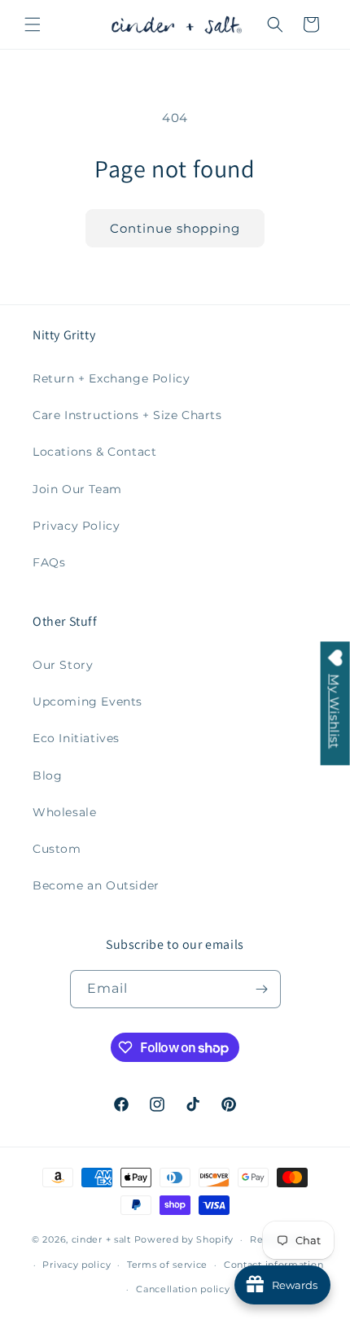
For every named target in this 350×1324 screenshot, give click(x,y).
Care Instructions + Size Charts (127, 415)
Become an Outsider (96, 885)
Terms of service (167, 1264)
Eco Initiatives (76, 738)
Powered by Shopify (184, 1239)
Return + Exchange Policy (111, 378)
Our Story (63, 665)
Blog (47, 775)
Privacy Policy (76, 525)
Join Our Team (77, 489)
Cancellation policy (183, 1289)
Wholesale (64, 812)
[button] (32, 24)
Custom (57, 848)
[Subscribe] (262, 989)
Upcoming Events (87, 701)
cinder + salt (101, 1239)
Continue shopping (175, 228)
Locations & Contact (94, 451)
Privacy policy (76, 1264)
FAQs (49, 562)
